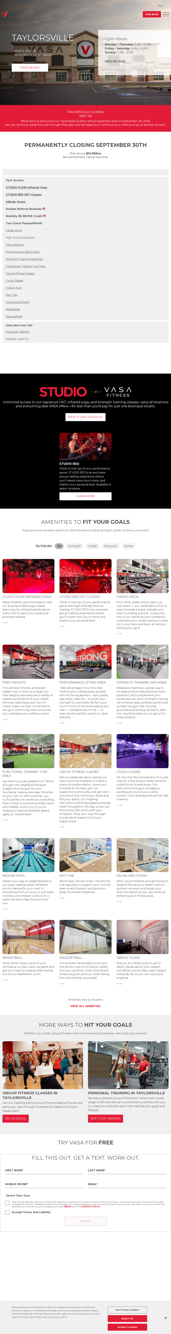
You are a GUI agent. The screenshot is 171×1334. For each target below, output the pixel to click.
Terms (67, 1206)
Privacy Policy (91, 1206)
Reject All (127, 1318)
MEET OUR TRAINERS (106, 1118)
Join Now (151, 14)
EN (159, 5)
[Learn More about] (5, 628)
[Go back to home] (5, 14)
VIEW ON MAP (30, 67)
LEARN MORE (85, 496)
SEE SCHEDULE (15, 1118)
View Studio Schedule (85, 417)
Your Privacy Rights (127, 1309)
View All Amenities (85, 1006)
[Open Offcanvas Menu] (166, 14)
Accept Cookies (127, 1327)
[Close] (165, 1317)
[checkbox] (7, 1203)
